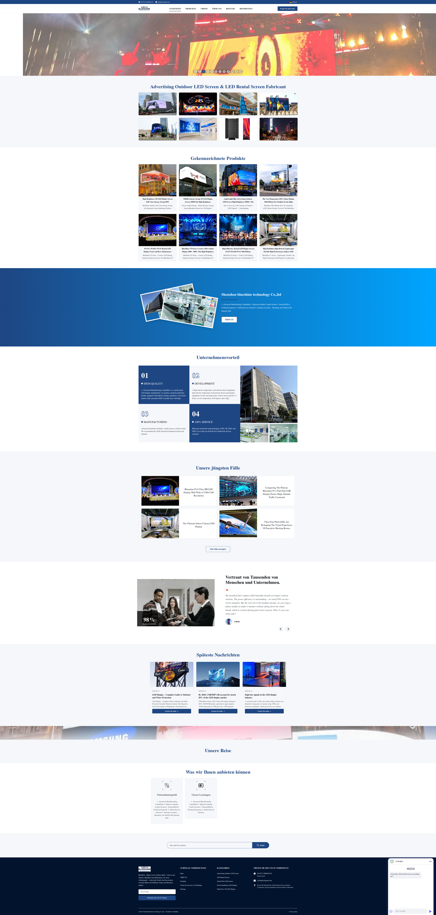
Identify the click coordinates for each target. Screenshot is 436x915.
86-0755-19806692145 (264, 873)
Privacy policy (293, 912)
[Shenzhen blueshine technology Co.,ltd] (144, 8)
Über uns (217, 8)
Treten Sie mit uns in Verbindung (191, 885)
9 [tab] (228, 71)
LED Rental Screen (223, 877)
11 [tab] (236, 71)
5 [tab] (211, 71)
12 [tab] (240, 71)
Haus (181, 873)
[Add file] (391, 911)
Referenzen (246, 8)
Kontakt (230, 8)
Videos (204, 8)
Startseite (175, 8)
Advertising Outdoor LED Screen (228, 873)
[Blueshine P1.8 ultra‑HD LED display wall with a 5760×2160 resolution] (160, 491)
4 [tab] (207, 71)
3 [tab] (203, 71)
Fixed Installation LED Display (227, 885)
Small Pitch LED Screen (225, 881)
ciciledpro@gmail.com (164, 2)
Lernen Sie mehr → (171, 711)
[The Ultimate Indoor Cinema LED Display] (160, 523)
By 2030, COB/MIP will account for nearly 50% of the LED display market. (217, 696)
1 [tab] (195, 71)
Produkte (191, 8)
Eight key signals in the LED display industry (261, 696)
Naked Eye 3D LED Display (226, 889)
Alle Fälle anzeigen (218, 549)
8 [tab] (224, 71)
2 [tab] (199, 71)
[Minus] (430, 861)
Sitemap (183, 889)
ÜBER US (229, 320)
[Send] (430, 911)
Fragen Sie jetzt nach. (287, 8)
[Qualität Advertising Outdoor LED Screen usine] (218, 44)
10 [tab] (232, 71)
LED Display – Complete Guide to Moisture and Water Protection (171, 696)
